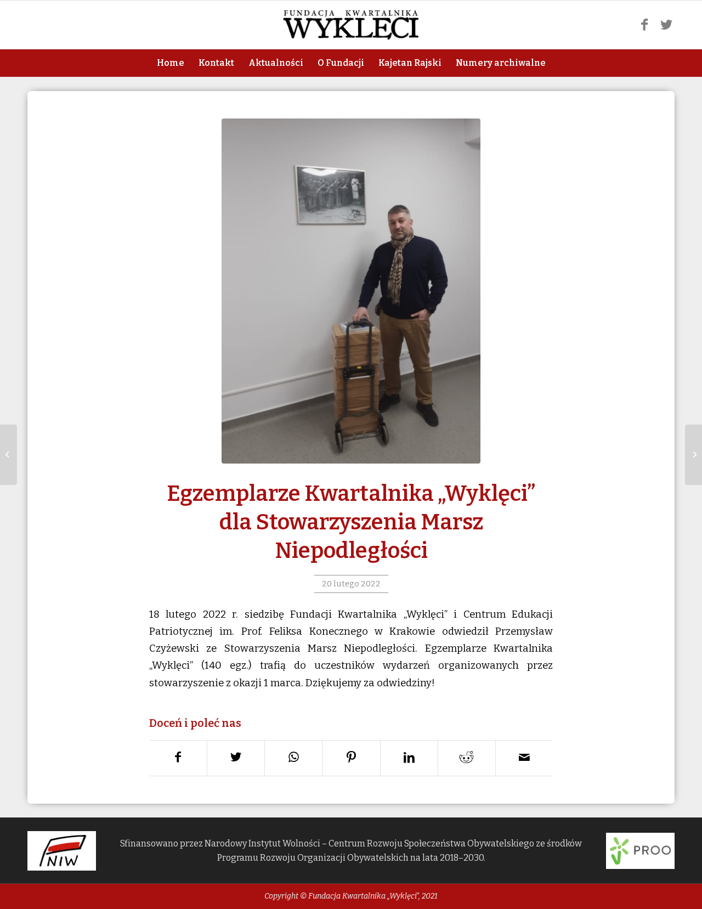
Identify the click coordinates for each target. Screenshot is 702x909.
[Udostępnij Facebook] (178, 758)
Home (170, 63)
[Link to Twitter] (666, 24)
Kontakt (216, 63)
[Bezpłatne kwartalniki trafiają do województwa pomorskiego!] (693, 455)
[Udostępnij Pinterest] (351, 758)
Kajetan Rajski (409, 63)
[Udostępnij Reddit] (466, 758)
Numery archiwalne (501, 63)
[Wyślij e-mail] (524, 758)
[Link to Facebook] (644, 24)
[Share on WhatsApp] (293, 758)
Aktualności (275, 63)
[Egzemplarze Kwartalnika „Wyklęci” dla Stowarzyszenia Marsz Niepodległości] (351, 291)
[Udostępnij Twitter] (235, 758)
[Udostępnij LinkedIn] (409, 758)
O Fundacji (341, 63)
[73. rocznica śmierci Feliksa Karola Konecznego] (8, 455)
